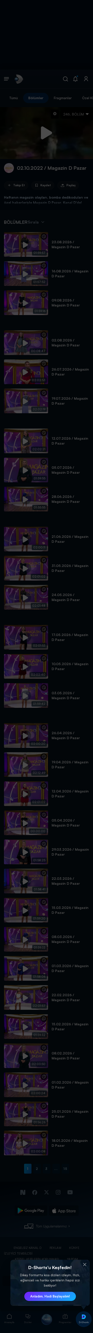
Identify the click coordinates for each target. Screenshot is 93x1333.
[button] (85, 1265)
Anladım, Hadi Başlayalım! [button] (50, 1296)
